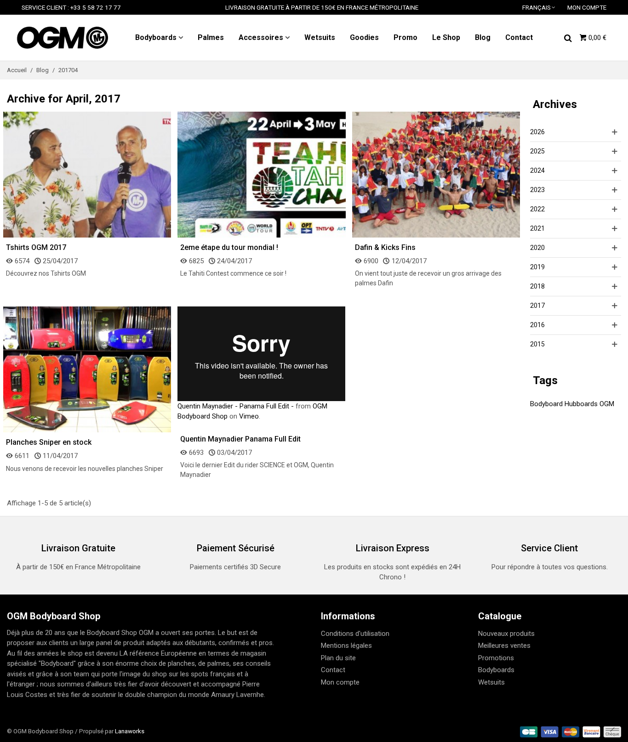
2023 (537, 189)
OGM (606, 404)
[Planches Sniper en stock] (87, 369)
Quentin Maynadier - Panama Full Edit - (235, 406)
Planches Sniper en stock (48, 442)
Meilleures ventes (504, 645)
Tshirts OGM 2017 (36, 247)
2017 (537, 305)
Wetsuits (319, 37)
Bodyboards (156, 37)
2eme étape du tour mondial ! (229, 247)
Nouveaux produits (506, 633)
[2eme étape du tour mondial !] (261, 174)
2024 (537, 170)
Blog (483, 37)
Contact (519, 37)
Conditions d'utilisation (355, 633)
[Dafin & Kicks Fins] (436, 174)
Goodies (364, 37)
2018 (537, 286)
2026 (537, 132)
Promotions (496, 658)
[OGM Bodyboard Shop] (62, 38)
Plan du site (338, 658)
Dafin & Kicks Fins (385, 247)
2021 (537, 228)
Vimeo (249, 416)
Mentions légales (346, 645)
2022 (537, 209)
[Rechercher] (568, 37)
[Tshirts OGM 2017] (87, 174)
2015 (537, 344)
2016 (537, 325)
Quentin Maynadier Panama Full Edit (240, 439)
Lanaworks (129, 731)
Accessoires (261, 37)
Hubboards (581, 404)
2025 (537, 151)
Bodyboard (546, 404)
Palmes (211, 37)
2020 (537, 247)
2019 (537, 267)
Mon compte (340, 682)
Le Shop (446, 37)
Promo (405, 37)
